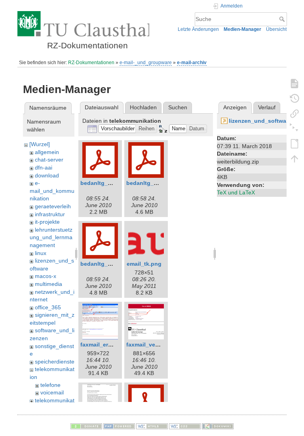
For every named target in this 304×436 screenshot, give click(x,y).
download (47, 175)
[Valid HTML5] (152, 425)
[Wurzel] (39, 144)
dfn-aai (43, 167)
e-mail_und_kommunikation (52, 191)
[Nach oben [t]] (294, 158)
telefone (50, 385)
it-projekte (47, 222)
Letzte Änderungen (198, 29)
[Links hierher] (294, 113)
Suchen (177, 107)
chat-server (49, 159)
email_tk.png (144, 264)
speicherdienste (54, 361)
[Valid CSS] (185, 425)
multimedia (48, 284)
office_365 (48, 307)
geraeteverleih (53, 206)
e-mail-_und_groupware (146, 62)
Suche (283, 19)
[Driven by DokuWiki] (218, 425)
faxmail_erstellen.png (109, 344)
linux (40, 253)
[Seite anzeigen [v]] (294, 83)
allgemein (47, 152)
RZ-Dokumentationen (91, 62)
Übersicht (276, 29)
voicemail (52, 392)
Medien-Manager (242, 29)
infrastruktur (50, 214)
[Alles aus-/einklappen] (294, 128)
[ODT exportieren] (294, 143)
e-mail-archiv (192, 62)
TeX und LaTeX (236, 192)
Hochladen (143, 107)
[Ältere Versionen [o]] (294, 98)
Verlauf (267, 107)
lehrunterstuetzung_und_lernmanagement (51, 237)
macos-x (45, 276)
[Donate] (86, 425)
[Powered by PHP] (119, 425)
